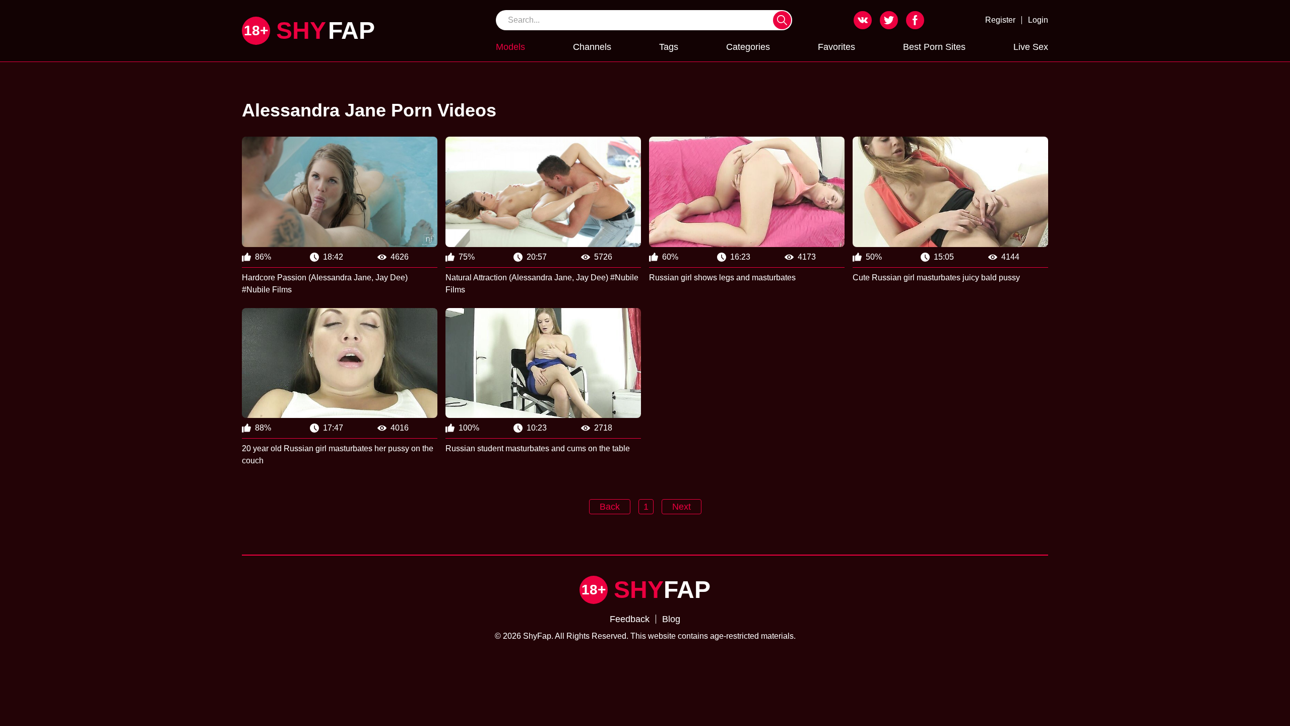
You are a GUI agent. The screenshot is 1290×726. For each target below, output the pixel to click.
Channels (592, 46)
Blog (671, 619)
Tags (668, 46)
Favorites (836, 46)
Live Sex (1030, 46)
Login (1038, 20)
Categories (748, 46)
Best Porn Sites (934, 46)
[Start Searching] (782, 20)
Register (1000, 20)
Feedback (630, 619)
